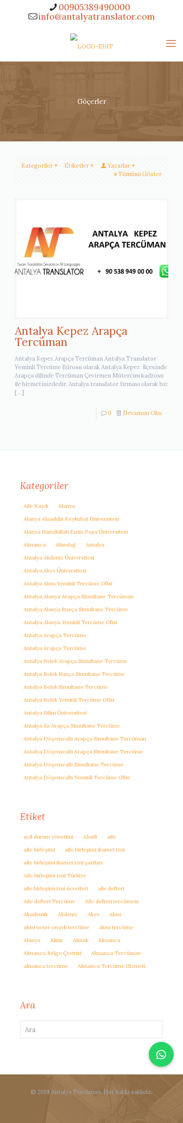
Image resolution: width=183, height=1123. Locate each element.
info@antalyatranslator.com (96, 16)
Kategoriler (37, 165)
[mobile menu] (171, 43)
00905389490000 (94, 6)
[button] (161, 1054)
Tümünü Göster (140, 174)
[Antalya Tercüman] (91, 43)
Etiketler (76, 165)
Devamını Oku (142, 413)
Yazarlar (118, 165)
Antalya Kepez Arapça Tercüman (71, 336)
